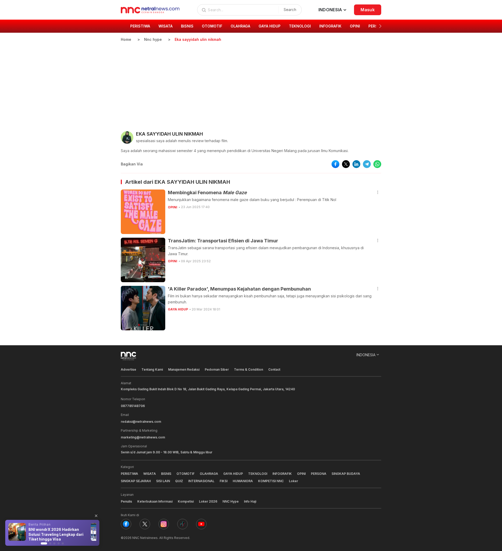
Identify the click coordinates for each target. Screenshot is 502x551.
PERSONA (318, 474)
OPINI (172, 207)
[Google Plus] (201, 524)
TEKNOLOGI (257, 474)
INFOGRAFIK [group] (330, 26)
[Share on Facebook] (335, 164)
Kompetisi (186, 501)
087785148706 (133, 406)
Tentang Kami (152, 369)
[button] (380, 26)
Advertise (128, 369)
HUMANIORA (243, 481)
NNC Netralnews (145, 538)
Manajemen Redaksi (183, 369)
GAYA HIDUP (178, 309)
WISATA (149, 474)
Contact (274, 369)
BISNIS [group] (187, 26)
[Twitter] (145, 524)
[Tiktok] (182, 524)
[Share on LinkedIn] (356, 164)
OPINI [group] (355, 26)
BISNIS (166, 474)
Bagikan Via (132, 164)
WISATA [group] (165, 26)
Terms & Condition (248, 369)
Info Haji (250, 501)
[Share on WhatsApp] (377, 164)
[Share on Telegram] (367, 164)
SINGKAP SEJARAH (136, 481)
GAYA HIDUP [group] (270, 26)
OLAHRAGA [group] (240, 26)
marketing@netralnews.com (143, 437)
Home (126, 39)
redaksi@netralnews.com (141, 422)
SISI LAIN (163, 481)
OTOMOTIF (185, 474)
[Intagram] (163, 524)
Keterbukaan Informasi (155, 501)
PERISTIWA (129, 474)
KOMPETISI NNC (271, 481)
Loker (293, 481)
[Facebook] (126, 524)
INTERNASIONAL (201, 481)
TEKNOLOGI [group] (300, 26)
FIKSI (223, 481)
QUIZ (179, 481)
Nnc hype (153, 39)
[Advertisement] (251, 81)
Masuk (368, 9)
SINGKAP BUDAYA (346, 474)
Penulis (126, 501)
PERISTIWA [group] (140, 26)
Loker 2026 (208, 501)
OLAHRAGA (209, 474)
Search (290, 9)
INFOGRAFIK (282, 474)
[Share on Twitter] (346, 164)
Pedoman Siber (217, 369)
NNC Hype (231, 501)
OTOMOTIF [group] (212, 26)
